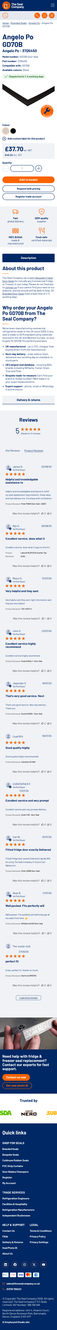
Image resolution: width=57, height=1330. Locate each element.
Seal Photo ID (9, 1247)
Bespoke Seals (10, 1154)
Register (7, 1177)
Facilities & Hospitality (14, 1204)
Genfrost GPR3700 (28, 976)
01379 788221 (13, 1289)
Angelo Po (34, 22)
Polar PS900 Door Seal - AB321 (33, 504)
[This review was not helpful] (48, 513)
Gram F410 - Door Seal (30, 815)
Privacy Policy (38, 1236)
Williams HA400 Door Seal (32, 923)
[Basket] (52, 15)
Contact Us (8, 1230)
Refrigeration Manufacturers (18, 1209)
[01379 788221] (3, 1289)
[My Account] (44, 15)
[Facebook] (15, 1264)
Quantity (7, 162)
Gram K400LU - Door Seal (31, 661)
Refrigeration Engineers (15, 1198)
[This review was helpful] (42, 513)
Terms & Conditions (41, 1230)
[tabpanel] (28, 328)
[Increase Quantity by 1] (38, 168)
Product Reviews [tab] (33, 450)
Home (5, 22)
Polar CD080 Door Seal (30, 871)
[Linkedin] (5, 1264)
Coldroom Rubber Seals (15, 1160)
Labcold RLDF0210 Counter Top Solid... (34, 554)
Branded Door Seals (13, 293)
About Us (7, 1253)
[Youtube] (43, 1264)
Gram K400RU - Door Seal (31, 714)
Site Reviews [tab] (13, 450)
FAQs (5, 1236)
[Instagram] (24, 1264)
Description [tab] (28, 258)
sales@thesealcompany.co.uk (23, 1283)
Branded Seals (19, 22)
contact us (11, 287)
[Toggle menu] (53, 5)
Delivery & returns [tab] (28, 400)
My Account (9, 1183)
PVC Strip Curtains (12, 1165)
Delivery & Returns (12, 1242)
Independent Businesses (16, 1215)
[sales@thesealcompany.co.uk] (3, 1283)
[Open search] (5, 15)
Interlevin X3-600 (28, 762)
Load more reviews (28, 997)
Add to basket (28, 179)
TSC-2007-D (26, 609)
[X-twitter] (34, 1264)
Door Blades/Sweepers (15, 1171)
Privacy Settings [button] (39, 1242)
